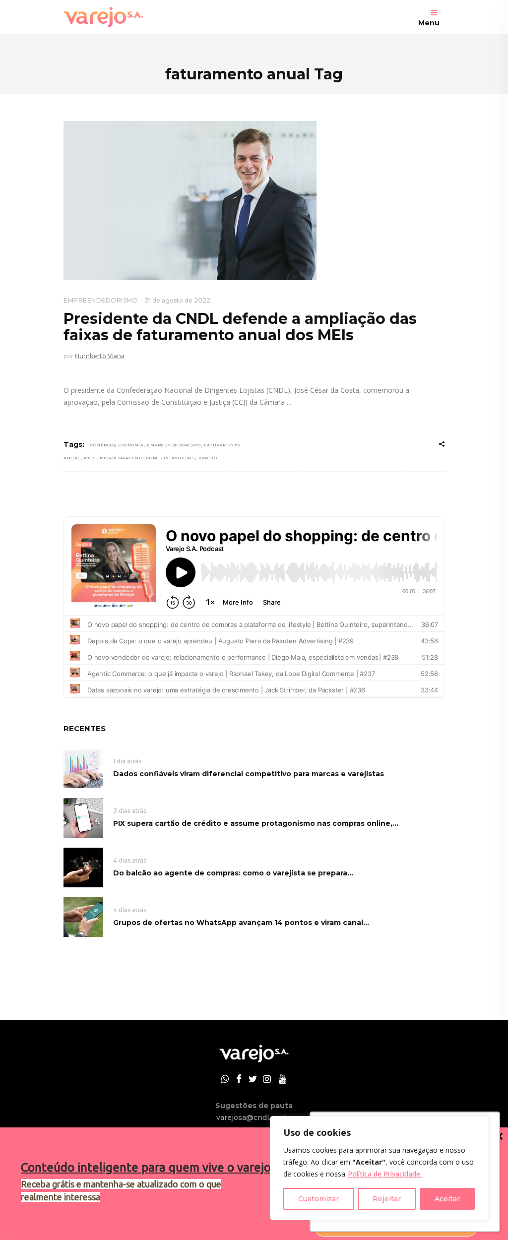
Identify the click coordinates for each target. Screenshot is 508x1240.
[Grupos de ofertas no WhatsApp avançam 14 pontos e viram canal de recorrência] (83, 916)
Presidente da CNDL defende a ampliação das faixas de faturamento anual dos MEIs (240, 327)
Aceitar (447, 1198)
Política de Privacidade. (385, 1173)
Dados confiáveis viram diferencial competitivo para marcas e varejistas (248, 773)
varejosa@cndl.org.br (254, 1117)
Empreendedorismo (173, 444)
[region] (379, 1168)
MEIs (90, 457)
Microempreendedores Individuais (147, 457)
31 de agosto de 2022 (177, 300)
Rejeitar (387, 1198)
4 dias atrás (129, 860)
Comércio (102, 444)
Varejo (207, 457)
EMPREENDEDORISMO (101, 300)
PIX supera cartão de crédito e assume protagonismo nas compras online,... (255, 823)
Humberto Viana (100, 356)
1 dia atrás (127, 761)
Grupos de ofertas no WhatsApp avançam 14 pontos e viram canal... (241, 922)
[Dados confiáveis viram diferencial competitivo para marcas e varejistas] (83, 767)
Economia (130, 444)
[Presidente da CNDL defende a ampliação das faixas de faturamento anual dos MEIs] (190, 200)
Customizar (318, 1198)
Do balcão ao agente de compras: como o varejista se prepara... (233, 872)
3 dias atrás (129, 810)
